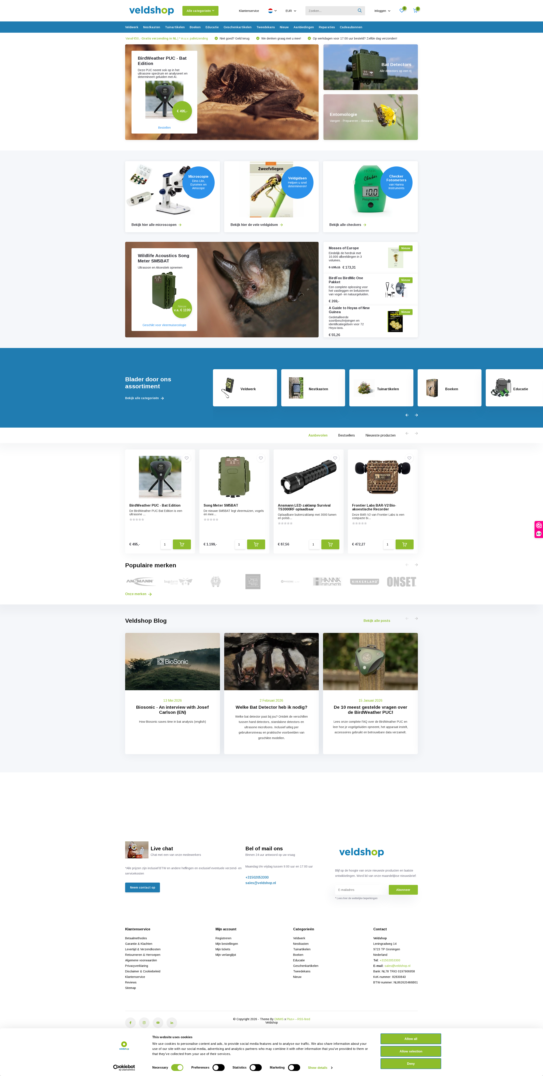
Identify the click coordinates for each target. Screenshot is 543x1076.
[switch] (219, 1067)
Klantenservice (249, 11)
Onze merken (136, 594)
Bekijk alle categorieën (142, 398)
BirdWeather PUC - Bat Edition (155, 505)
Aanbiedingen (304, 27)
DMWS (279, 1019)
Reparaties (327, 27)
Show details (317, 1067)
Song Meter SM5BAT (221, 505)
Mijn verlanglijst (226, 954)
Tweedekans (265, 27)
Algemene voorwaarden (141, 960)
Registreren (223, 938)
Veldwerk (131, 27)
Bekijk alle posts (377, 621)
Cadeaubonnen (351, 27)
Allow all (410, 1039)
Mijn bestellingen (227, 943)
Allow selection (411, 1051)
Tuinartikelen (175, 27)
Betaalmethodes (136, 938)
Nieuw (284, 27)
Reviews (131, 982)
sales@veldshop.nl (260, 883)
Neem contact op (142, 887)
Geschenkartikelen (238, 27)
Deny (411, 1063)
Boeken (195, 27)
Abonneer (403, 890)
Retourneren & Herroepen (142, 954)
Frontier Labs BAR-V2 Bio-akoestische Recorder (374, 507)
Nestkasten (151, 27)
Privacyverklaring (136, 966)
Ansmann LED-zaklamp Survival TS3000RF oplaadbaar (304, 507)
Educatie (212, 27)
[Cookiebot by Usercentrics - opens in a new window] (124, 1068)
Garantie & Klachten (138, 943)
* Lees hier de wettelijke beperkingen (356, 898)
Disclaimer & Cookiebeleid (142, 971)
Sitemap (130, 988)
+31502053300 (257, 877)
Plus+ (291, 1019)
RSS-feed (303, 1019)
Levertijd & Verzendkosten (143, 949)
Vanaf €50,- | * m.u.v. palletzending (167, 38)
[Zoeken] (360, 10)
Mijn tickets (223, 949)
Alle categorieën (199, 11)
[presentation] (407, 415)
